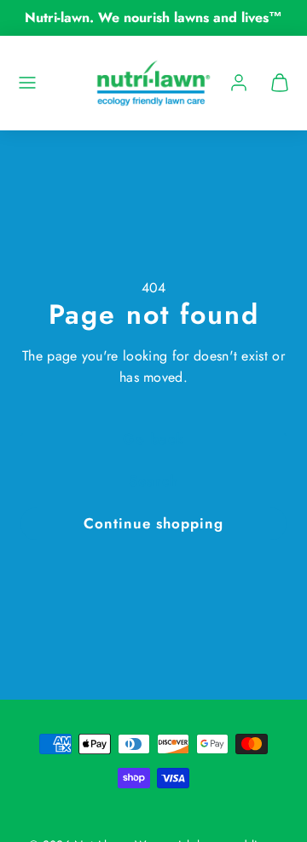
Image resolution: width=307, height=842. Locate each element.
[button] (27, 82)
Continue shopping (153, 523)
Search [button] (153, 480)
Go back (153, 439)
